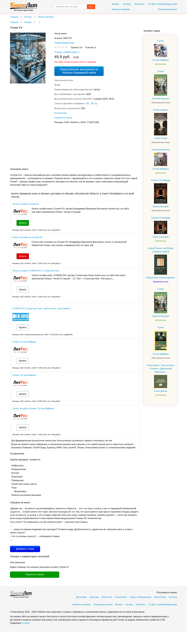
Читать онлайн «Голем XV (25, 204)
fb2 (87, 103)
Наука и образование (140, 597)
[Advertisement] (60, 146)
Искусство (107, 597)
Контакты (139, 4)
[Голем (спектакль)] (160, 159)
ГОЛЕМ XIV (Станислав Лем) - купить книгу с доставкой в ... (42, 308)
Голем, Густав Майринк (24, 342)
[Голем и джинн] (160, 124)
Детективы (81, 597)
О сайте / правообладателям (162, 4)
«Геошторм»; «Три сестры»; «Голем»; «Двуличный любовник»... (160, 368)
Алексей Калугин (160, 98)
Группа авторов (161, 206)
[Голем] (160, 50)
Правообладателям (64, 43)
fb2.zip (94, 103)
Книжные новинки (121, 9)
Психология (121, 597)
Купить (23, 223)
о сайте (26, 623)
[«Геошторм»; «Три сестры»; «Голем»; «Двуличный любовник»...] (160, 381)
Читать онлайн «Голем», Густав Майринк (33, 408)
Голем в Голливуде (160, 180)
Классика (94, 597)
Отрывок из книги (63, 118)
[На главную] (23, 6)
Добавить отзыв (25, 548)
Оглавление (60, 113)
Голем (160, 41)
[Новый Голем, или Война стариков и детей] (160, 265)
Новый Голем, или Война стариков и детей (160, 250)
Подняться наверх (34, 574)
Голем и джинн (160, 110)
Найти (91, 7)
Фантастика (160, 597)
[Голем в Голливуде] (160, 193)
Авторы (127, 4)
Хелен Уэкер (160, 138)
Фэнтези (173, 597)
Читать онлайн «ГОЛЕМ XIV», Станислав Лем (35, 270)
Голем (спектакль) (161, 149)
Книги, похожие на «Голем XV (27, 237)
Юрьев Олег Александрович (160, 277)
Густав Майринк (161, 60)
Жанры (115, 4)
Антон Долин (160, 391)
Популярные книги (167, 9)
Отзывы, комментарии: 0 (66, 52)
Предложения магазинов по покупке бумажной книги (79, 71)
